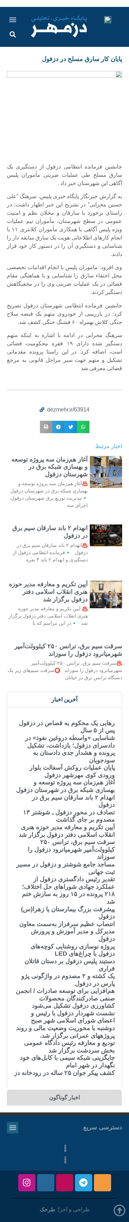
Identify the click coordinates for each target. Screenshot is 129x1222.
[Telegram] (83, 1182)
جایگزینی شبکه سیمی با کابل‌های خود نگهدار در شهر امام (67, 1061)
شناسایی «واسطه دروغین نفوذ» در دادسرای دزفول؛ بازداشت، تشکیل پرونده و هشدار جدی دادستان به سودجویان (70, 749)
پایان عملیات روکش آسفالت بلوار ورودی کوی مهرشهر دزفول (72, 771)
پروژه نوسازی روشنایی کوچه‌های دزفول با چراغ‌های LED (73, 950)
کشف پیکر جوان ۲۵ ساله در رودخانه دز (64, 1072)
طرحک (47, 1209)
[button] (13, 19)
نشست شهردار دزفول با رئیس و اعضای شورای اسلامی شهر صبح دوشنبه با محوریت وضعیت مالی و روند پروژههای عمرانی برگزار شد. (65, 1024)
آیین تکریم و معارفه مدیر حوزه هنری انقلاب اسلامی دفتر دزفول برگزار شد (48, 591)
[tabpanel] (64, 897)
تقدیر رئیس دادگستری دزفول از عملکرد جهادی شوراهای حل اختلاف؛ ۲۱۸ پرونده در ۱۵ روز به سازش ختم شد (68, 890)
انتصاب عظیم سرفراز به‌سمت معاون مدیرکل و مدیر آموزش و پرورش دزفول (67, 931)
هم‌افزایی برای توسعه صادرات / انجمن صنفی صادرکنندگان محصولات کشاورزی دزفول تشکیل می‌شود (65, 998)
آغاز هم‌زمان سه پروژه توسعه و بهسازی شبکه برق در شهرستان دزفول (49, 467)
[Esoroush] (45, 1182)
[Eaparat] (64, 1182)
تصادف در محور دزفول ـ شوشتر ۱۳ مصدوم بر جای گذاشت (69, 816)
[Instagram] (26, 1182)
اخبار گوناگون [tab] (64, 1097)
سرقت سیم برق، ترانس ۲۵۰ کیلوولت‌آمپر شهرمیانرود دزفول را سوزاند (68, 650)
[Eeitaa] (102, 1182)
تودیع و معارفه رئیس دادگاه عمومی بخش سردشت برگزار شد (69, 1046)
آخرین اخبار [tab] (64, 699)
